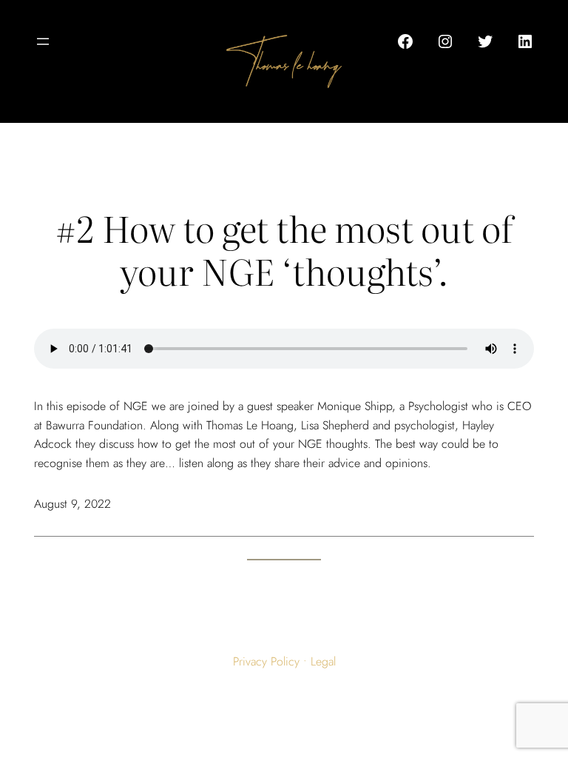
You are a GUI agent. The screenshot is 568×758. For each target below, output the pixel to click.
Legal (323, 661)
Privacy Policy (266, 661)
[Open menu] (43, 41)
